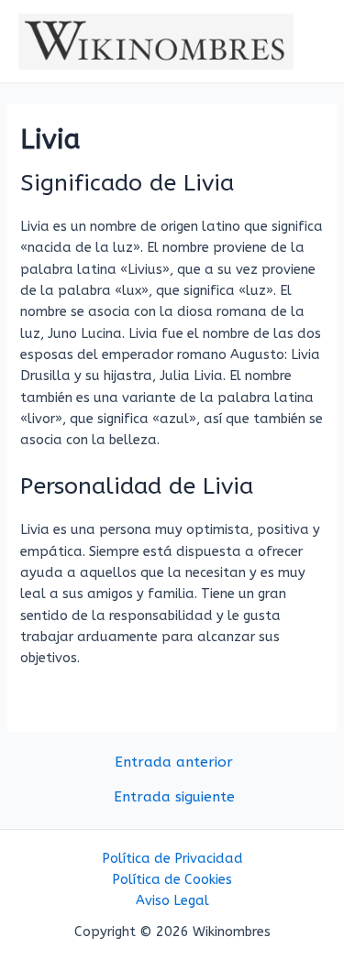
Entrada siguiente (174, 797)
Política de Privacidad (172, 858)
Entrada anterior (174, 763)
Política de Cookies (172, 880)
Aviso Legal (172, 901)
